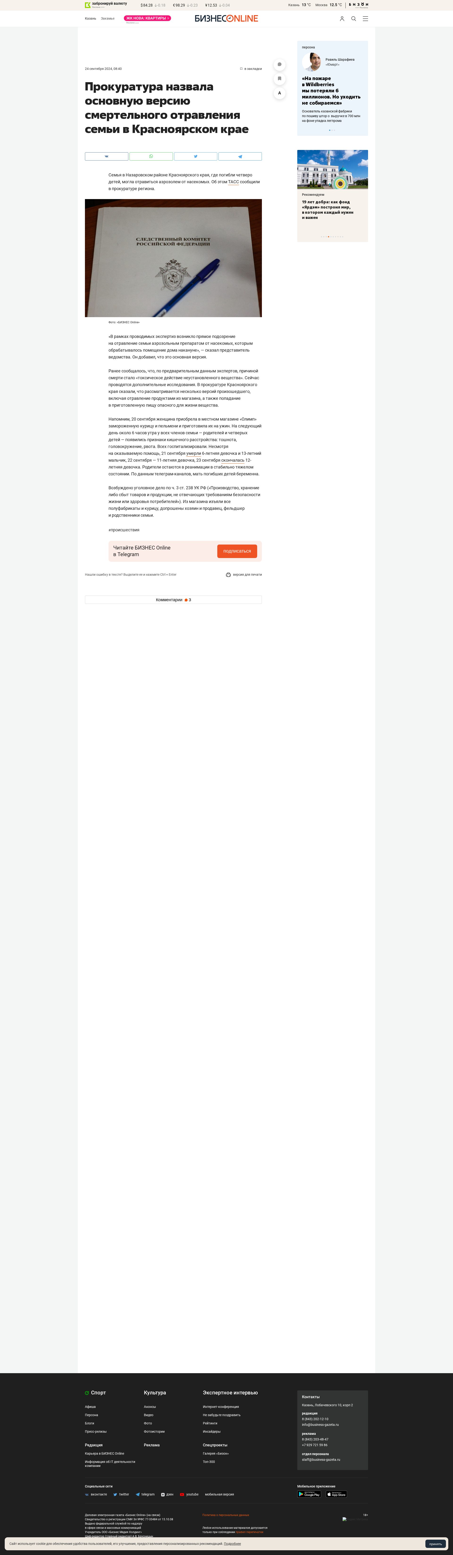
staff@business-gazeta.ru (321, 1459)
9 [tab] (340, 236)
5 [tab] (330, 236)
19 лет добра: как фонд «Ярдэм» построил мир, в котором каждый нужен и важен (327, 209)
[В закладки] (279, 79)
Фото (148, 1423)
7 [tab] (335, 236)
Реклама (152, 1445)
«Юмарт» (333, 64)
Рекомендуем (313, 194)
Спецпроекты (215, 1445)
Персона (91, 1415)
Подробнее (232, 1544)
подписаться (237, 551)
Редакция (94, 1445)
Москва (321, 5)
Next (363, 130)
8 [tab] (338, 236)
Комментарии (173, 599)
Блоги (89, 1423)
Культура (155, 1393)
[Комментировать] (279, 65)
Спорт (98, 1393)
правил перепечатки (249, 1532)
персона (308, 47)
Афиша (90, 1407)
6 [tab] (333, 236)
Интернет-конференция (221, 1407)
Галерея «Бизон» (216, 1453)
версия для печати (247, 574)
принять (435, 1544)
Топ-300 (209, 1462)
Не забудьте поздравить (222, 1415)
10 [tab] (342, 236)
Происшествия (124, 529)
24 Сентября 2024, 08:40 (103, 69)
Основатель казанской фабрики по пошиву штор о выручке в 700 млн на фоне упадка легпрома (331, 116)
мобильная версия (219, 1494)
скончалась (232, 460)
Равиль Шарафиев (340, 59)
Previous (304, 130)
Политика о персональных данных (225, 1515)
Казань (294, 5)
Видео (148, 1415)
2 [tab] (332, 130)
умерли (193, 453)
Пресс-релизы (96, 1431)
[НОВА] (147, 20)
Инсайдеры (212, 1431)
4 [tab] (328, 236)
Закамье (107, 18)
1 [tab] (329, 130)
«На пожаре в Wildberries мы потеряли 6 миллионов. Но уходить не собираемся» (331, 90)
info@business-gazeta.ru (320, 1425)
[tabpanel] (332, 88)
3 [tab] (334, 130)
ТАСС (233, 181)
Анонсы (150, 1407)
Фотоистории (154, 1431)
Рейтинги (210, 1423)
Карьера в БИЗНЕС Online (104, 1453)
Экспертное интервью (230, 1393)
